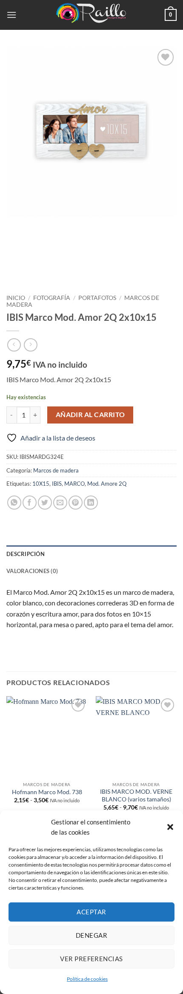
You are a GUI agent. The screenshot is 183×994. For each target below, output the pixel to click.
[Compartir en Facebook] (30, 503)
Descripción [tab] (25, 553)
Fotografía (51, 297)
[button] (170, 827)
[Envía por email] (60, 503)
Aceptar (91, 912)
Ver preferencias (91, 958)
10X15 (40, 483)
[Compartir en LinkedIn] (91, 503)
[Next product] (13, 345)
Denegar (91, 935)
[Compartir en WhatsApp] (14, 503)
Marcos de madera (56, 470)
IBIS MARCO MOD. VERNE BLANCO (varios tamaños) (136, 795)
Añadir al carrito (90, 414)
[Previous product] (30, 345)
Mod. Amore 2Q (106, 483)
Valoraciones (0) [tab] (32, 571)
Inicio (15, 297)
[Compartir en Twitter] (45, 503)
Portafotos (97, 297)
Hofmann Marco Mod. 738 (47, 792)
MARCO (74, 483)
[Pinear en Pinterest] (76, 503)
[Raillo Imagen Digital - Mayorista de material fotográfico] (91, 15)
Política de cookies (87, 979)
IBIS (57, 483)
